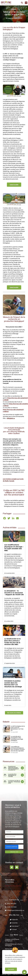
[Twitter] (11, 867)
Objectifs (15, 919)
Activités (15, 923)
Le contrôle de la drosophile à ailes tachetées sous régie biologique (17, 738)
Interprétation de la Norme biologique (13, 944)
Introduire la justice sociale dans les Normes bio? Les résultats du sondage (13, 684)
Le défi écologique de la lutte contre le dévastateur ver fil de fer (18, 728)
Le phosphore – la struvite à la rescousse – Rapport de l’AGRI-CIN (14, 593)
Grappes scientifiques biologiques (12, 940)
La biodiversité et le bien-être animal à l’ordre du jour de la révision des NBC (12, 641)
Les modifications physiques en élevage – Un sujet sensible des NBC (13, 547)
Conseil (14, 929)
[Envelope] (17, 867)
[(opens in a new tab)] (14, 536)
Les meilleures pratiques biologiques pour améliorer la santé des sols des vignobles (18, 748)
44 (8, 411)
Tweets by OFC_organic (13, 886)
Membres (15, 926)
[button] (22, 3)
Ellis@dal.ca (11, 418)
